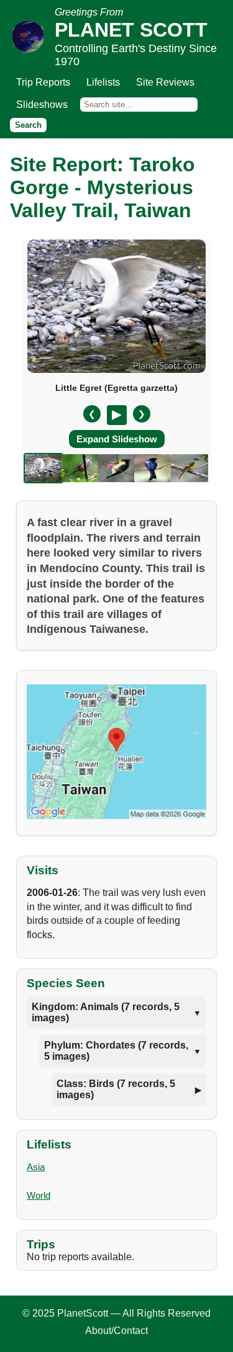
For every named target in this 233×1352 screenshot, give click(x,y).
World (38, 1195)
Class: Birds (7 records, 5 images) (116, 1089)
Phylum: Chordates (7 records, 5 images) (116, 1051)
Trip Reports (43, 82)
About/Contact (116, 1330)
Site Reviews (165, 82)
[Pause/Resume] (117, 415)
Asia (36, 1167)
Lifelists (103, 82)
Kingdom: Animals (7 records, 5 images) (106, 1012)
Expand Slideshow (116, 439)
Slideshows (42, 104)
